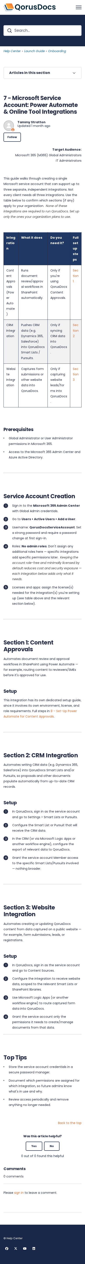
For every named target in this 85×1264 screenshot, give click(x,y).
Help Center (12, 51)
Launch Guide (34, 51)
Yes (34, 1146)
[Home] (29, 7)
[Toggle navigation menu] (78, 7)
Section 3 (76, 374)
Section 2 (76, 330)
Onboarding (57, 51)
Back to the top (70, 1123)
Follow (12, 137)
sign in (19, 1193)
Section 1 (76, 275)
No (52, 1146)
